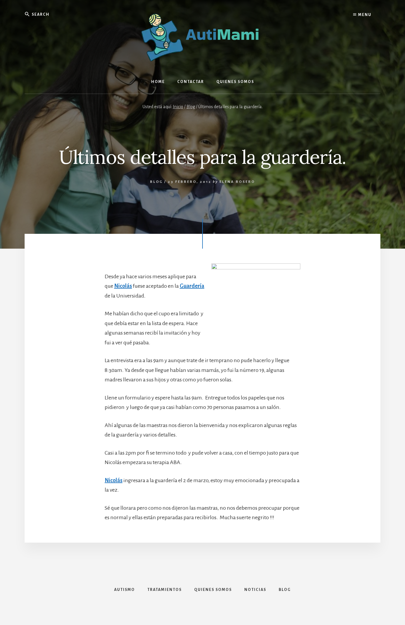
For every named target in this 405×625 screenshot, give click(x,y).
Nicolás (123, 286)
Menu (364, 15)
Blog (156, 182)
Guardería (192, 286)
